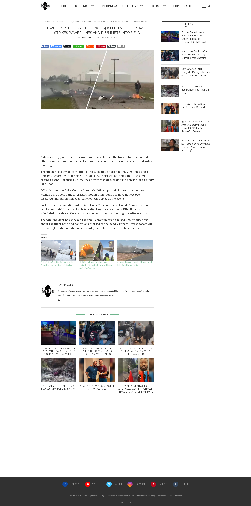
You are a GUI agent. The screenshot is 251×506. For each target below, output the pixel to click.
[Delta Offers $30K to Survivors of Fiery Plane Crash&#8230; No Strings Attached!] (58, 250)
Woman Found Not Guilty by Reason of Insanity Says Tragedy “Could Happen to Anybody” (195, 145)
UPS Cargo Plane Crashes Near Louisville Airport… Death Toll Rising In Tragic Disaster (96, 265)
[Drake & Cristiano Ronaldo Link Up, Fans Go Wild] (97, 370)
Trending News (84, 6)
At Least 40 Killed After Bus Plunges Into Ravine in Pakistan (195, 89)
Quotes (188, 6)
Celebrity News (133, 6)
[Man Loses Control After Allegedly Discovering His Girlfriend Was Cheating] (97, 332)
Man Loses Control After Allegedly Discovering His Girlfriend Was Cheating (97, 351)
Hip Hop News (109, 6)
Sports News (158, 6)
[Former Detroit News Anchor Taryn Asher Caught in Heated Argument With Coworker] (58, 332)
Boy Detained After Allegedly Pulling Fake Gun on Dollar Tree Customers (136, 351)
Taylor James (86, 37)
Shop (175, 6)
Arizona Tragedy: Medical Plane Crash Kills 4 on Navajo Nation (134, 263)
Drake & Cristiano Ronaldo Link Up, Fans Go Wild (195, 106)
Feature (60, 21)
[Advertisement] (97, 131)
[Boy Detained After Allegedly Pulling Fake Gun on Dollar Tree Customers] (136, 332)
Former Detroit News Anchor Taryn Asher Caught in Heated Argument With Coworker (58, 351)
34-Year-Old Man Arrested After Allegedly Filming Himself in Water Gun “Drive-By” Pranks (136, 389)
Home (65, 6)
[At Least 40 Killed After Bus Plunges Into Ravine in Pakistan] (58, 370)
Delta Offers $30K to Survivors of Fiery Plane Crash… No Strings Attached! (58, 263)
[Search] (209, 6)
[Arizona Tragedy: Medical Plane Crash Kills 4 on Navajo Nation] (135, 250)
